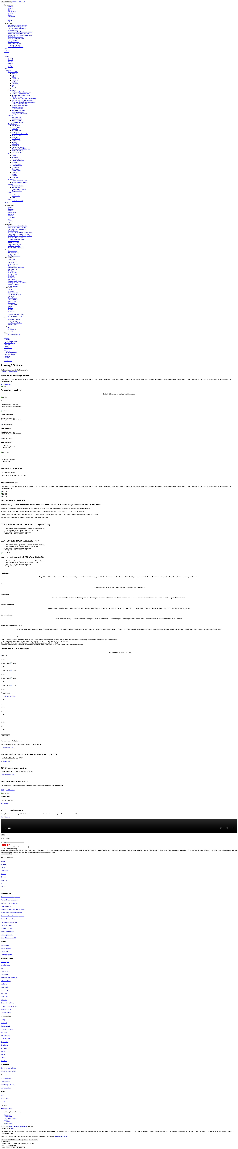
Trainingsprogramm (17, 122)
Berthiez (10, 6)
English (10, 58)
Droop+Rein (12, 11)
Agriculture (15, 145)
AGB (6, 1120)
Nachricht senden (6, 854)
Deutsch (6, 56)
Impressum (7, 1115)
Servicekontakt (16, 117)
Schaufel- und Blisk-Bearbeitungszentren (20, 32)
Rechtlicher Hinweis (10, 1118)
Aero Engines (16, 125)
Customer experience (18, 160)
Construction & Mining (19, 147)
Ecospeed (11, 13)
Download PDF (5, 735)
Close (3, 834)
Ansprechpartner (17, 191)
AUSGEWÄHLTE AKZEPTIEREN (16, 1147)
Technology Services (14, 45)
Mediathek (15, 157)
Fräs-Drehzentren (13, 30)
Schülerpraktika (16, 187)
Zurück (6, 338)
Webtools (7, 1121)
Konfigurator (8, 348)
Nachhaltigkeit (16, 170)
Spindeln (7, 344)
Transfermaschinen (13, 40)
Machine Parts (16, 139)
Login (6, 202)
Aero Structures (16, 127)
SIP (9, 18)
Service (6, 48)
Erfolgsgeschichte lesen (8, 747)
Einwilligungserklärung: (10, 848)
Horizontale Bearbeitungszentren (17, 25)
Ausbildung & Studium (19, 189)
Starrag (10, 20)
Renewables (15, 132)
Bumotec (10, 8)
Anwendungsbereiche (10, 341)
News (10, 192)
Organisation (15, 167)
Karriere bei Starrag (17, 186)
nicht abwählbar (5, 1143)
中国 (9, 65)
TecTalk (14, 197)
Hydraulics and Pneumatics (20, 134)
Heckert (10, 15)
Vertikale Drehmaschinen (15, 37)
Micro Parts (15, 144)
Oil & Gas (15, 129)
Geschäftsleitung (17, 165)
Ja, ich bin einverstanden (8, 1139)
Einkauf (14, 176)
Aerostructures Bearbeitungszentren (18, 33)
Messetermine (16, 196)
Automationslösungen (14, 43)
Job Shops (15, 137)
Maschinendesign (9, 343)
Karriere (6, 50)
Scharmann (11, 16)
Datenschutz (8, 1116)
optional (3, 1145)
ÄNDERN (19, 1139)
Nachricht (4, 842)
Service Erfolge (16, 120)
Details (25, 1139)
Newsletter (15, 162)
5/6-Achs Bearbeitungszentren (17, 28)
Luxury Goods (16, 140)
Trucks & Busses (17, 152)
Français (10, 61)
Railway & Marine (17, 150)
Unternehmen (12, 154)
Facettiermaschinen (13, 42)
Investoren (11, 179)
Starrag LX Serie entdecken (9, 371)
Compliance (15, 169)
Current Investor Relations (19, 181)
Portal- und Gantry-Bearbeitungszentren (20, 35)
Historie (14, 172)
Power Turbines (16, 130)
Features (6, 346)
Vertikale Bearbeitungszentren (17, 27)
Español (10, 67)
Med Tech (15, 142)
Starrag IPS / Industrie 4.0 (15, 47)
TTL (9, 22)
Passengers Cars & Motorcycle (21, 149)
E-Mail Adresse (5, 838)
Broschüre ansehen (6, 384)
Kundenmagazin (17, 159)
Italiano (10, 63)
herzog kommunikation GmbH (17, 1126)
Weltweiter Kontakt (17, 201)
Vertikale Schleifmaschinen (16, 38)
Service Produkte (17, 119)
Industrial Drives (17, 135)
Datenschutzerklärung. (61, 1136)
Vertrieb (14, 174)
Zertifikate (15, 177)
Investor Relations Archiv (19, 182)
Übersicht (7, 339)
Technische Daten (9, 696)
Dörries (10, 10)
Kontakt (6, 52)
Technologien (12, 90)
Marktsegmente (12, 124)
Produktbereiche (13, 72)
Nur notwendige (33, 1139)
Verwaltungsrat (16, 164)
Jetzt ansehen (4, 803)
